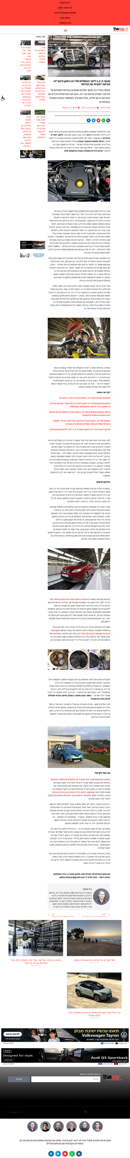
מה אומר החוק (65, 7)
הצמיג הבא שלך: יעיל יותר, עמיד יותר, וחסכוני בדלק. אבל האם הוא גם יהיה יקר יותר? (25, 59)
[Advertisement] (32, 200)
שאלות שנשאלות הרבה (65, 12)
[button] (65, 30)
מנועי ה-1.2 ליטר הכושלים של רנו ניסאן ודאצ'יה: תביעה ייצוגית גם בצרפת (81, 82)
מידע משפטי (65, 22)
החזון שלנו (65, 17)
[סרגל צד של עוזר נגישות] (3, 98)
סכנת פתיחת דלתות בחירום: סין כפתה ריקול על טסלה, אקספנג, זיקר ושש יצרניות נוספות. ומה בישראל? (26, 131)
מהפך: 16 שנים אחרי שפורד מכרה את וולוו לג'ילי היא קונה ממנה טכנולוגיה (40, 127)
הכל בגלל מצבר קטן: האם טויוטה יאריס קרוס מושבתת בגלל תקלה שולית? (40, 91)
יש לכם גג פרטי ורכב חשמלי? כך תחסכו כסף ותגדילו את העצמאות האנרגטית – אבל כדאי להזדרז (25, 94)
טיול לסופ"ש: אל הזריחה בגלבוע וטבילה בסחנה (40, 54)
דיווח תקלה (65, 2)
